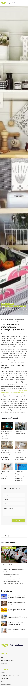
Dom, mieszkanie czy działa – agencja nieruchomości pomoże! (17, 616)
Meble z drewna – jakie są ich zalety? (16, 603)
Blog (2, 657)
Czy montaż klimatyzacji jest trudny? (6, 476)
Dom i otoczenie (20, 306)
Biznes (3, 672)
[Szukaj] (3, 536)
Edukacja (4, 681)
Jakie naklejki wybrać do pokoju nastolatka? (6, 436)
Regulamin (4, 663)
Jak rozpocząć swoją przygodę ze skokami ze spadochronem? (17, 596)
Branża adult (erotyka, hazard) (10, 675)
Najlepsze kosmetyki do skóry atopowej (16, 630)
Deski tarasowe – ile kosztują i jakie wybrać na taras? (16, 623)
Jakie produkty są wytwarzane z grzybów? (17, 610)
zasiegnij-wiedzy (8, 303)
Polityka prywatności (7, 660)
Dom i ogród (4, 678)
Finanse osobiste (6, 684)
